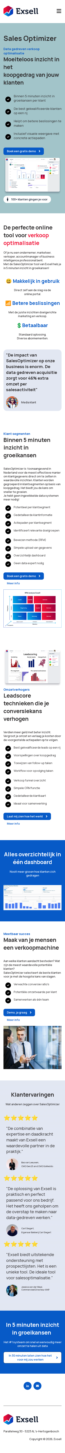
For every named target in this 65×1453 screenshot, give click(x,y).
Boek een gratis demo (21, 151)
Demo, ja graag (17, 1012)
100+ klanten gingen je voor (29, 199)
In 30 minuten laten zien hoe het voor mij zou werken (30, 1357)
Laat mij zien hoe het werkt (25, 816)
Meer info (13, 583)
